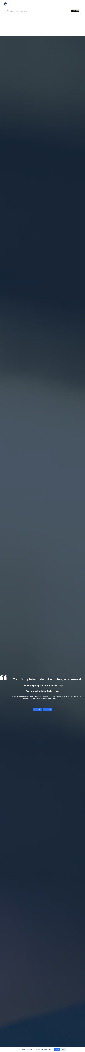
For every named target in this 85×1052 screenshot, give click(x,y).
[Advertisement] (42, 24)
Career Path (62, 4)
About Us (70, 4)
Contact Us (77, 4)
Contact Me (37, 709)
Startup (38, 4)
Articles (31, 4)
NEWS (55, 4)
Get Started (48, 709)
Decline (63, 1049)
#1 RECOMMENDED (46, 4)
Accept (57, 1049)
